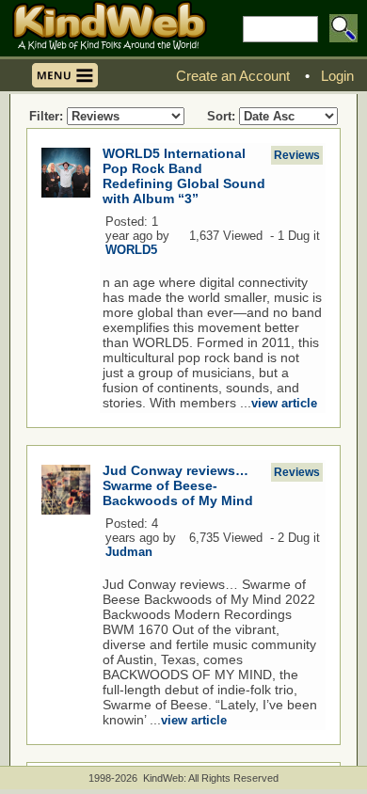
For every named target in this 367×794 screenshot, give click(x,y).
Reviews (297, 155)
